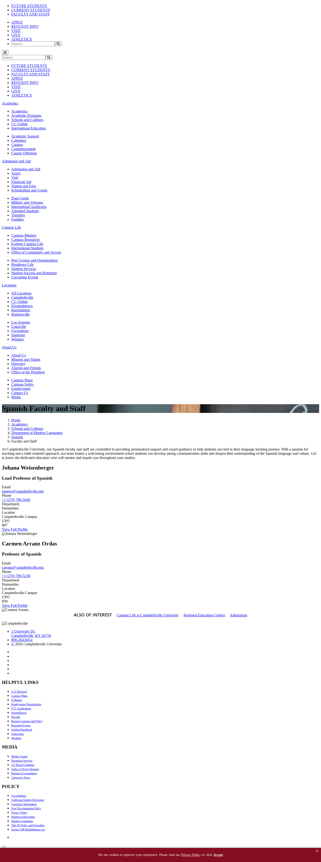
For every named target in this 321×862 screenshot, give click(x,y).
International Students (27, 248)
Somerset (18, 335)
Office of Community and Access (36, 252)
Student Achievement (23, 817)
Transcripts (17, 734)
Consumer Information (24, 804)
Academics (19, 111)
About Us (18, 355)
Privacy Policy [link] (191, 855)
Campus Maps (22, 380)
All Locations (21, 293)
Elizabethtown (22, 306)
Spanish (17, 437)
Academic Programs (26, 116)
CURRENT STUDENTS (30, 10)
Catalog (17, 145)
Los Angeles (20, 322)
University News (20, 777)
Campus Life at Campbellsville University (148, 615)
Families (17, 219)
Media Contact (19, 756)
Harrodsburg (20, 310)
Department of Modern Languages (37, 433)
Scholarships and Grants (29, 190)
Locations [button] (9, 285)
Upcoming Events (24, 277)
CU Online (19, 124)
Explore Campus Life (27, 244)
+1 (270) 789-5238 (16, 576)
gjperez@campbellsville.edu (23, 491)
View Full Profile (14, 529)
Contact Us (19, 393)
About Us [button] (9, 347)
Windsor (17, 339)
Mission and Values (25, 359)
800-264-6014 (21, 640)
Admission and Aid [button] (16, 161)
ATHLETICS (21, 39)
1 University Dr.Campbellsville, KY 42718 (31, 633)
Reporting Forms (20, 725)
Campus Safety (22, 384)
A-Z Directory (19, 691)
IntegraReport (19, 712)
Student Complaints (22, 821)
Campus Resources (25, 240)
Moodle (15, 717)
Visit (14, 178)
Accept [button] (218, 855)
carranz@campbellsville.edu (23, 567)
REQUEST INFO (25, 26)
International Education (28, 128)
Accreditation (18, 795)
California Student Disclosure (27, 800)
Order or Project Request (25, 769)
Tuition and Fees (23, 186)
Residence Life (22, 264)
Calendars (18, 140)
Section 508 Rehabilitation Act (28, 829)
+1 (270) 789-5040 (16, 500)
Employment (20, 389)
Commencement (23, 149)
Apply (16, 173)
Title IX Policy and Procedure (27, 825)
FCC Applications (21, 708)
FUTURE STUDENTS (29, 6)
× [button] (317, 851)
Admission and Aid (25, 169)
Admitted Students (25, 211)
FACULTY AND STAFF (30, 14)
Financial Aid (21, 182)
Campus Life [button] (11, 227)
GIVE (15, 35)
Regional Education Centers (204, 615)
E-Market (16, 700)
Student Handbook (21, 729)
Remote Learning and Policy (27, 721)
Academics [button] (10, 103)
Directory (18, 364)
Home (15, 420)
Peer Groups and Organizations (34, 260)
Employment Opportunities (26, 704)
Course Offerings (24, 153)
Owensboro (20, 331)
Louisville (18, 327)
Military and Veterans (27, 202)
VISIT (16, 31)
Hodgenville (20, 314)
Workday (16, 738)
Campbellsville (22, 297)
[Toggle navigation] (5, 52)
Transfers (18, 215)
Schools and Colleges (27, 120)
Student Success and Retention (34, 273)
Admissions (238, 615)
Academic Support (25, 136)
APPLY (17, 22)
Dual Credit (20, 198)
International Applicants (29, 207)
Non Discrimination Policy (26, 808)
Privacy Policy (19, 812)
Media (16, 397)
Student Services (23, 269)
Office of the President (28, 372)
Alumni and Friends (26, 368)
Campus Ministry (24, 235)
